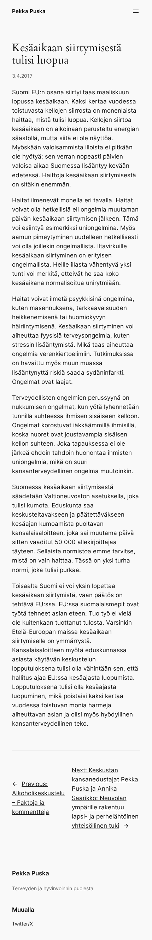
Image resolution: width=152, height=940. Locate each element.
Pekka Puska (29, 11)
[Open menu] (135, 11)
